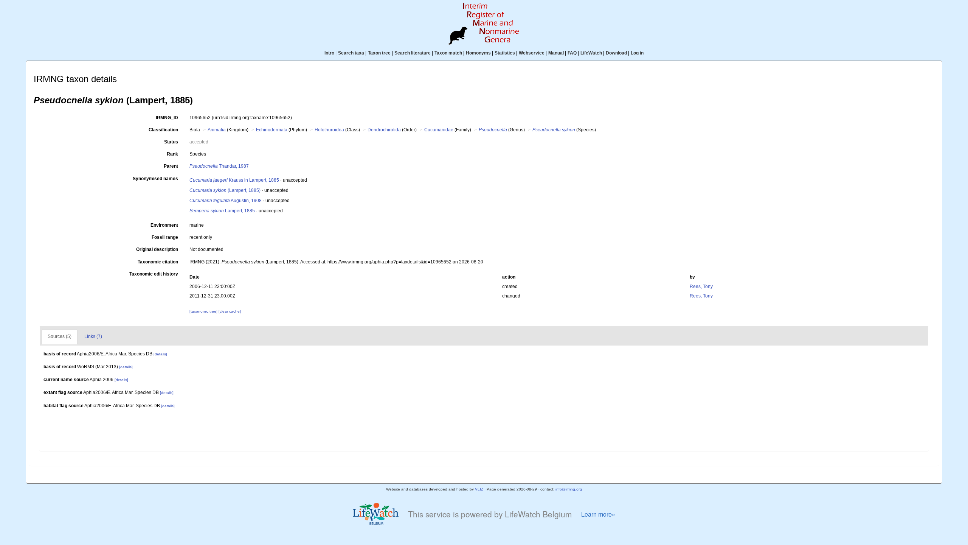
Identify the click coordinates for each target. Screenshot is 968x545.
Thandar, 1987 (219, 166)
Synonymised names (155, 178)
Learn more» (598, 514)
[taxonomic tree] (204, 311)
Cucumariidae (438, 129)
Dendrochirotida (384, 129)
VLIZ (479, 489)
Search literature (412, 53)
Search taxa (351, 53)
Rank (172, 154)
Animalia (217, 129)
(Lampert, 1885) (225, 190)
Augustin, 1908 (225, 200)
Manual (556, 53)
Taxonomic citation (158, 262)
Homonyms (478, 53)
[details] (160, 354)
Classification (163, 129)
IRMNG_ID (167, 117)
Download (616, 53)
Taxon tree (379, 53)
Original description (157, 249)
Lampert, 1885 (222, 210)
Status (171, 142)
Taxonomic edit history (153, 274)
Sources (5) (59, 336)
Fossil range (165, 237)
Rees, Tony (701, 286)
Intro (329, 53)
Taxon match (448, 53)
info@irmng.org (568, 489)
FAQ (572, 53)
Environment (164, 225)
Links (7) (93, 336)
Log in (637, 53)
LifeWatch (591, 53)
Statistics (505, 53)
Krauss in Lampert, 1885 (234, 180)
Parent (171, 166)
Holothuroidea (329, 129)
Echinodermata (271, 129)
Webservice (531, 53)
